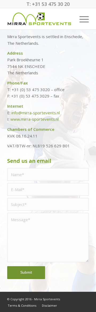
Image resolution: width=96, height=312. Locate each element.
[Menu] (81, 19)
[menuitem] (81, 19)
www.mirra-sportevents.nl (34, 119)
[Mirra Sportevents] (40, 19)
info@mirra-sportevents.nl (35, 112)
